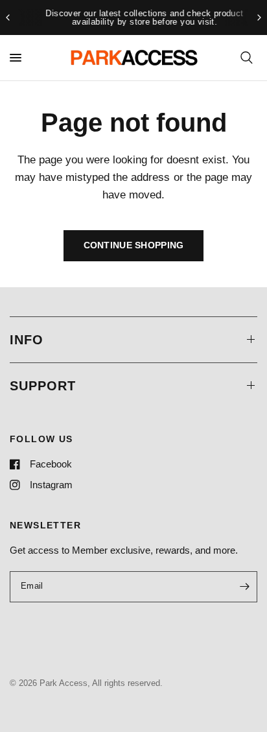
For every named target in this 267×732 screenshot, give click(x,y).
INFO (26, 340)
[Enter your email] (244, 586)
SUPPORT (43, 386)
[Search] (246, 57)
